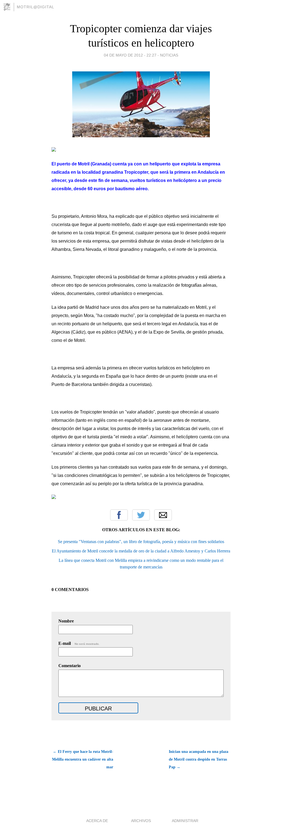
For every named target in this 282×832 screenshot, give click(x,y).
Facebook (119, 514)
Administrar (185, 820)
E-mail (78, 643)
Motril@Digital (35, 7)
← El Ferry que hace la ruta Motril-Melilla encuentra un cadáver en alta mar (82, 759)
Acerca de (97, 820)
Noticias (169, 55)
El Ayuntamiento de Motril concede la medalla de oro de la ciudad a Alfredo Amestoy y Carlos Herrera (141, 551)
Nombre (66, 621)
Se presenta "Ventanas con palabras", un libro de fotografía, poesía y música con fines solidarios (141, 541)
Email (163, 514)
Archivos (141, 820)
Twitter (141, 514)
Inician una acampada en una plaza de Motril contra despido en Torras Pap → (198, 759)
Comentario (69, 665)
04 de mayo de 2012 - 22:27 (130, 55)
